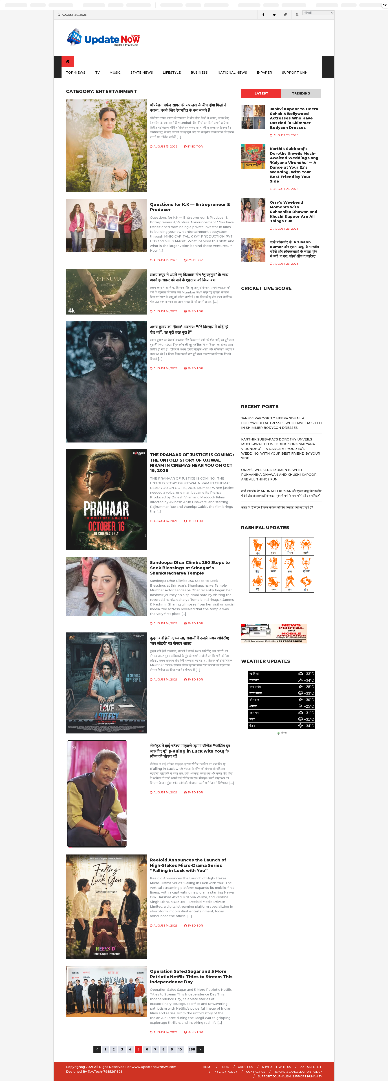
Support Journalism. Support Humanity (290, 1076)
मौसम (284, 733)
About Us (245, 1067)
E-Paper (264, 72)
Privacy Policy (225, 1071)
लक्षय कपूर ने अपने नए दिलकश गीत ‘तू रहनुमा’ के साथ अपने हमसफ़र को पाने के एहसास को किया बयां (189, 277)
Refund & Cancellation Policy (298, 1071)
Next (200, 1049)
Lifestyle (172, 72)
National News (232, 72)
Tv (97, 72)
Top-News (75, 72)
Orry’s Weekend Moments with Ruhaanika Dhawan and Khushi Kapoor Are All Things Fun (293, 211)
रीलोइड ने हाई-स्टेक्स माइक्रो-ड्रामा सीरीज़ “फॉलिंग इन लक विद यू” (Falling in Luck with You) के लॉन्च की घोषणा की (190, 751)
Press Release (311, 1067)
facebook (263, 14)
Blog (225, 1067)
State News (141, 72)
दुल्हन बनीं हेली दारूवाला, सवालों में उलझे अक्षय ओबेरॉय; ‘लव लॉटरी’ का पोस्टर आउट (189, 641)
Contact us (255, 1071)
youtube (296, 14)
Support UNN (295, 72)
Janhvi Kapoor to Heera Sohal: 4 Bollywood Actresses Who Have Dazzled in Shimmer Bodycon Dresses (294, 118)
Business (199, 72)
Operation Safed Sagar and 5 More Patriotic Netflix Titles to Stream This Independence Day (191, 976)
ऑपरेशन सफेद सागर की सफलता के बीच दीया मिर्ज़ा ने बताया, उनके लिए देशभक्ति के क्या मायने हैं (188, 108)
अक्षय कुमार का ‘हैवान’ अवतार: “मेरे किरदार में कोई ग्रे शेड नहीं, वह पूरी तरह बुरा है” (189, 329)
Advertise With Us (276, 1067)
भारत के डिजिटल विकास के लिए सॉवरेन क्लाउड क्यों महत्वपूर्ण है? (277, 507)
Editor (197, 146)
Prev (97, 1049)
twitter (274, 14)
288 (192, 1049)
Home (207, 1067)
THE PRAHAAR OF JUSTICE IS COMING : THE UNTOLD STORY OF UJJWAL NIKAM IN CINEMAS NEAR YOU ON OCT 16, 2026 (192, 462)
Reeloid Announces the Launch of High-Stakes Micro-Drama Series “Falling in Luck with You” (188, 865)
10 (180, 1049)
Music (115, 72)
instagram (285, 14)
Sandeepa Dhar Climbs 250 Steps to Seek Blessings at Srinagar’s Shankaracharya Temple (190, 568)
